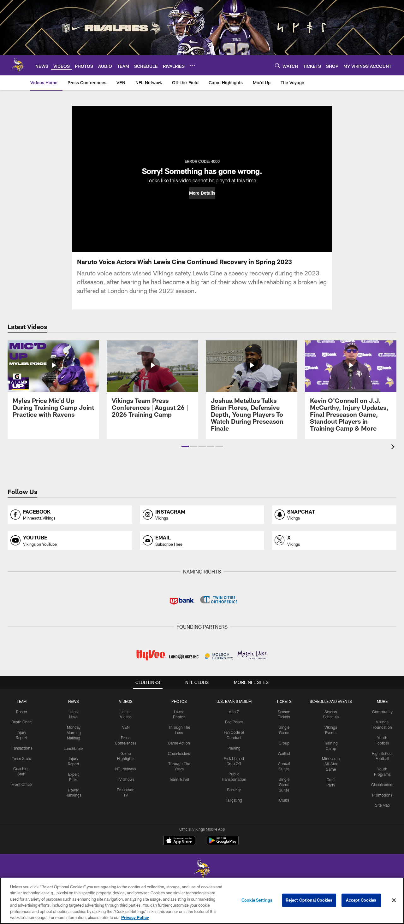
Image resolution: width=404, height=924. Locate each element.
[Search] (277, 65)
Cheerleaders (179, 753)
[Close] (394, 900)
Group (284, 743)
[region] (202, 901)
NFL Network (125, 769)
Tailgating (234, 800)
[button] (202, 193)
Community (382, 711)
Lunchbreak (73, 748)
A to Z (234, 711)
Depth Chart (21, 722)
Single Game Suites (284, 784)
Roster (21, 711)
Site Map (382, 805)
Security (234, 789)
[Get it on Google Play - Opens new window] (223, 843)
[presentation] (393, 447)
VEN (125, 727)
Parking (234, 748)
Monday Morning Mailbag (74, 732)
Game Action (179, 743)
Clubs (284, 800)
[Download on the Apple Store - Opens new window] (179, 841)
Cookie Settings (256, 900)
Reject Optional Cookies (309, 900)
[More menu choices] (192, 65)
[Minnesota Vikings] (202, 870)
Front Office (22, 784)
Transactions (21, 748)
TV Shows (125, 779)
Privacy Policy (135, 917)
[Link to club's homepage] (17, 65)
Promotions (382, 795)
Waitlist (284, 753)
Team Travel (179, 779)
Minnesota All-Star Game (331, 763)
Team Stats (21, 758)
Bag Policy (234, 722)
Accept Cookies (361, 900)
